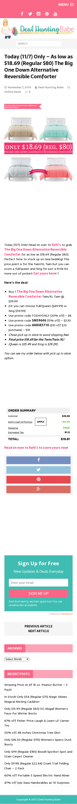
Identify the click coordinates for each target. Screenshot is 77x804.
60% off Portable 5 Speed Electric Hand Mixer (37, 775)
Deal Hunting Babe (51, 87)
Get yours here (44, 273)
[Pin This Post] (38, 480)
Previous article (38, 626)
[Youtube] (55, 14)
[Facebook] (22, 14)
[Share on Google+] (38, 489)
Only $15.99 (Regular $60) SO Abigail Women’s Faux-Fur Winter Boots (36, 711)
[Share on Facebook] (38, 460)
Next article (38, 631)
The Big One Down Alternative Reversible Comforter (35, 294)
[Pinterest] (47, 14)
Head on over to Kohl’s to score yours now (35, 447)
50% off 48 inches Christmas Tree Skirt (32, 732)
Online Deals (12, 92)
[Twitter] (30, 14)
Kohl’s (56, 244)
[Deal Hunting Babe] (38, 28)
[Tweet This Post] (38, 470)
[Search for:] (39, 43)
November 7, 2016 (19, 87)
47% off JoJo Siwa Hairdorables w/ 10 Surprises (37, 782)
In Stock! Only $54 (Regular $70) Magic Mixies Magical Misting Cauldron (35, 699)
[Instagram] (38, 14)
